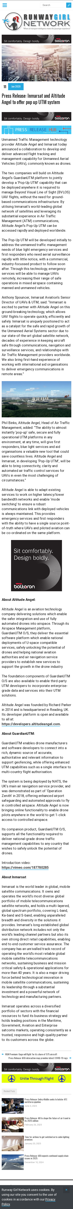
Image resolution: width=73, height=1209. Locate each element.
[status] (66, 1190)
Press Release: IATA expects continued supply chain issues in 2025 (46, 1157)
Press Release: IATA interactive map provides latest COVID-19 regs (38, 1058)
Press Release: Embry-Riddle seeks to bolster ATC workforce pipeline (46, 1101)
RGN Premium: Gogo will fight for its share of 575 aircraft (31, 1054)
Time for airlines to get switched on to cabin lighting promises (47, 1138)
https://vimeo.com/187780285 (25, 867)
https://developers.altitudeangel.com (31, 724)
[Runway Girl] (36, 29)
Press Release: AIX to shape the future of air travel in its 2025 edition (47, 1119)
